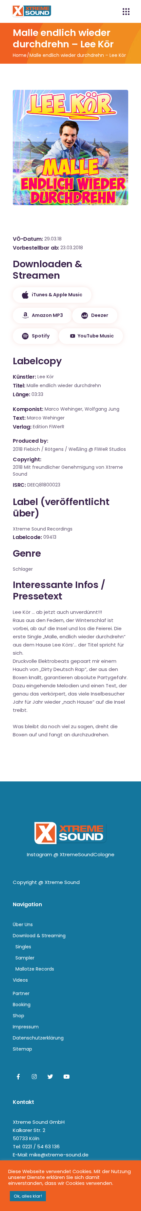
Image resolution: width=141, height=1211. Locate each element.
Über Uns (23, 924)
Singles (23, 946)
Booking (21, 1004)
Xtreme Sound (62, 882)
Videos (20, 980)
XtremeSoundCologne (87, 854)
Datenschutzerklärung (38, 1038)
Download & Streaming (39, 935)
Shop (18, 1015)
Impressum (26, 1026)
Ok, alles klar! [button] (28, 1196)
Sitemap (22, 1049)
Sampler (24, 958)
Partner (21, 993)
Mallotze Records (34, 969)
